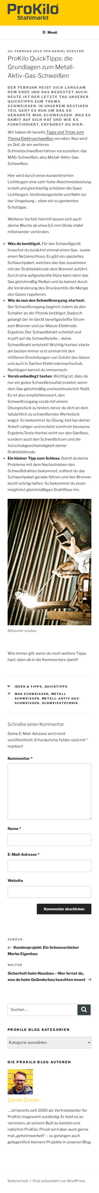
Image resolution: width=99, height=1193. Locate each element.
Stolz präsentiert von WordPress (58, 1181)
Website (15, 880)
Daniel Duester (68, 51)
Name (14, 828)
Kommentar (20, 758)
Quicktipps (56, 686)
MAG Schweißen (32, 694)
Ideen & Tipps (28, 686)
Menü (52, 32)
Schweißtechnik (60, 703)
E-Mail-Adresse (23, 854)
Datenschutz (18, 1181)
